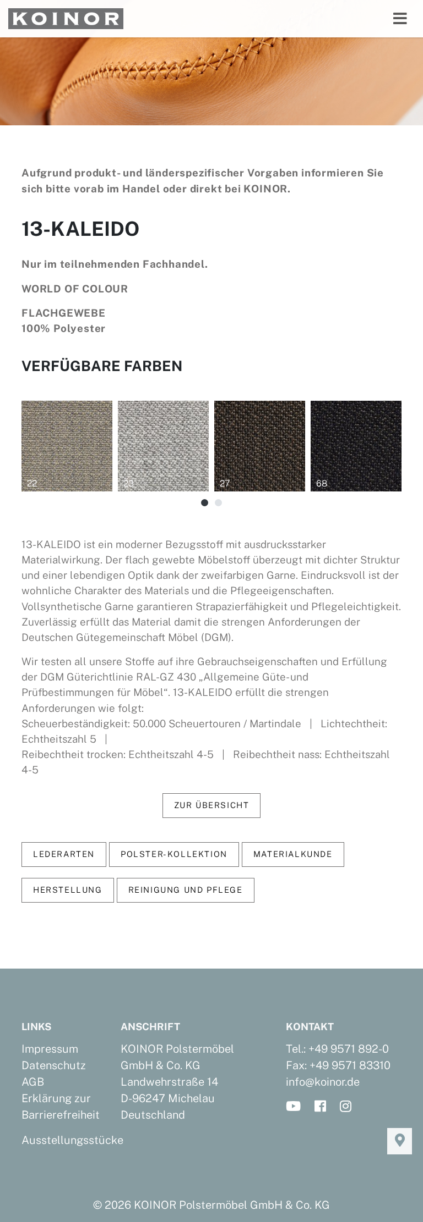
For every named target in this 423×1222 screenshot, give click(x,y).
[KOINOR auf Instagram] (349, 1107)
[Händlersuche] (399, 1141)
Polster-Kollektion (174, 854)
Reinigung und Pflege (185, 889)
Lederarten (64, 854)
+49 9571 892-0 (348, 1048)
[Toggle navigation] (400, 19)
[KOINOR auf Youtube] (296, 1107)
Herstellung (67, 889)
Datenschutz (53, 1065)
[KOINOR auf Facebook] (323, 1107)
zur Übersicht (212, 805)
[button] (205, 503)
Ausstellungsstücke (72, 1140)
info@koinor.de (323, 1081)
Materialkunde (293, 854)
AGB (32, 1081)
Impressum (49, 1048)
